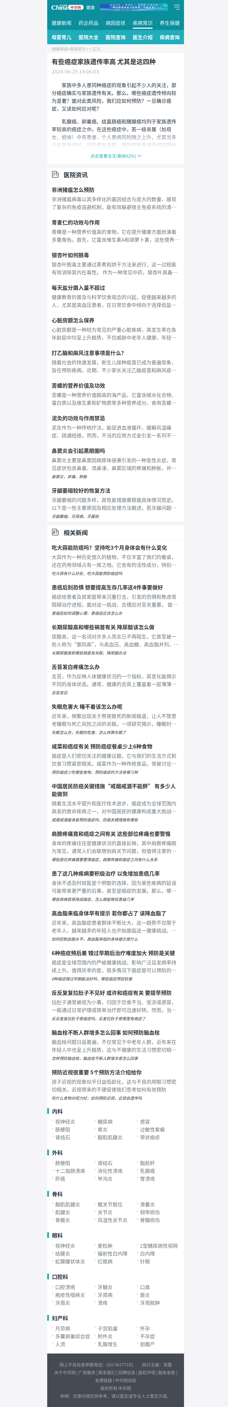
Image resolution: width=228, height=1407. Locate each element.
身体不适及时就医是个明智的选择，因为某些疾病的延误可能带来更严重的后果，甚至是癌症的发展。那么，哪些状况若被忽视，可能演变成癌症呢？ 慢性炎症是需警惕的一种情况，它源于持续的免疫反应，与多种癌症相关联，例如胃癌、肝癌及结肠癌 (114, 887)
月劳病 (62, 1328)
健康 (90, 7)
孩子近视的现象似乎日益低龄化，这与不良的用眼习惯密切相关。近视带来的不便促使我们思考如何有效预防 (114, 1085)
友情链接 (103, 1380)
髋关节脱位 (110, 1204)
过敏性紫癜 (152, 1129)
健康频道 (60, 49)
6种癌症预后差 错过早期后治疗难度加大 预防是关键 (113, 953)
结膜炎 (62, 1253)
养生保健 (170, 22)
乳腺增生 (108, 1344)
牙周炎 (62, 1302)
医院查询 (116, 37)
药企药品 (89, 22)
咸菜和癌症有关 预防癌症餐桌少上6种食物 (102, 746)
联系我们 (106, 1372)
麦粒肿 (105, 1245)
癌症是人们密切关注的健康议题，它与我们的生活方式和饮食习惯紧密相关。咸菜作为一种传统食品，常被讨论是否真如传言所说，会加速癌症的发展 (114, 760)
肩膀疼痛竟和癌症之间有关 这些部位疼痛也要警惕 (111, 833)
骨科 (57, 1194)
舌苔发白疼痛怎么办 (76, 667)
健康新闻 (61, 22)
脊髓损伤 (150, 1220)
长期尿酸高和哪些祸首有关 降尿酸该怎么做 (103, 627)
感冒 (145, 1121)
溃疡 (103, 1302)
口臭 (145, 1287)
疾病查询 (170, 37)
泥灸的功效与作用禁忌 (78, 418)
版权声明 (146, 1372)
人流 (60, 1344)
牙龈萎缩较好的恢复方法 (81, 490)
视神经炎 (65, 1121)
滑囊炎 (147, 1204)
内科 (57, 1111)
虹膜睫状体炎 (70, 1261)
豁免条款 (166, 1372)
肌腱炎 (62, 1212)
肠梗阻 (62, 1129)
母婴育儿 (61, 37)
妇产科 (60, 1318)
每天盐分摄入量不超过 (78, 287)
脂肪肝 (147, 1162)
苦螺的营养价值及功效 (78, 385)
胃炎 (103, 1129)
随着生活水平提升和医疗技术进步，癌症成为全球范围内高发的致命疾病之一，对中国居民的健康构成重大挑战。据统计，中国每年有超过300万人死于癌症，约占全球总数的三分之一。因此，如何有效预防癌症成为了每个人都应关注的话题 (116, 807)
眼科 (57, 1235)
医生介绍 (143, 37)
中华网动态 (125, 1380)
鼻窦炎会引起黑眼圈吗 (78, 450)
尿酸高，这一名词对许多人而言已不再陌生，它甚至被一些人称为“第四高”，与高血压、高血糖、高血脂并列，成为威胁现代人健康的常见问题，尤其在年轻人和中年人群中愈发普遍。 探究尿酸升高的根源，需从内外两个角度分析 (115, 640)
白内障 (147, 1253)
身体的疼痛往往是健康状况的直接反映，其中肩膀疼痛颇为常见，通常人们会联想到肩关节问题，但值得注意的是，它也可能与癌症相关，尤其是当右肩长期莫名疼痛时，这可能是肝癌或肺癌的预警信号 (114, 847)
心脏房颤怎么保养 (73, 320)
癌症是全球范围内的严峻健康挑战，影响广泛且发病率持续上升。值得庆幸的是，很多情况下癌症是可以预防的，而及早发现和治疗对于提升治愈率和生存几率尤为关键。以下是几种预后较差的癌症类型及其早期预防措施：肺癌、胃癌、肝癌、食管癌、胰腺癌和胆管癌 (114, 966)
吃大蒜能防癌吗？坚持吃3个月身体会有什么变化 (109, 547)
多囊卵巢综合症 (72, 1336)
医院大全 (89, 37)
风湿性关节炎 (113, 1220)
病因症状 (116, 22)
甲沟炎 (105, 1178)
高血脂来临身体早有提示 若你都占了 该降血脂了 (109, 913)
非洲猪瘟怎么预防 (73, 189)
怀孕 (145, 1328)
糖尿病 (105, 1121)
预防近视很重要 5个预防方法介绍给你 (97, 1072)
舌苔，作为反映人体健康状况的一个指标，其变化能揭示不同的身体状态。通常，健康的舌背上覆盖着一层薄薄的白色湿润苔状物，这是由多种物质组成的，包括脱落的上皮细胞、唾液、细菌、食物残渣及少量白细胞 (114, 680)
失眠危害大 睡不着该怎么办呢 (87, 706)
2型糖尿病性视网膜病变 (166, 1245)
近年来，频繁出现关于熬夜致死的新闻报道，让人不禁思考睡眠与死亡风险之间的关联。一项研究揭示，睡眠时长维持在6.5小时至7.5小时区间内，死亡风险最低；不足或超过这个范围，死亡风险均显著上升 (114, 720)
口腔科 (60, 1276)
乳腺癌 (147, 1170)
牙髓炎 (105, 1287)
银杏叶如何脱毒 (70, 255)
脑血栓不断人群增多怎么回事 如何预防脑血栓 (106, 1032)
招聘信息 (126, 1372)
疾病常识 (143, 22)
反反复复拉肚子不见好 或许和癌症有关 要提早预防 (112, 992)
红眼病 (105, 1261)
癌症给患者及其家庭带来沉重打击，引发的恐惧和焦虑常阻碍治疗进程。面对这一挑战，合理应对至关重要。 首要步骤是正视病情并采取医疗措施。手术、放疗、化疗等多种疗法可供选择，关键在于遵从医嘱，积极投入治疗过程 (114, 600)
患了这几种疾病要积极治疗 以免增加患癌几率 (106, 873)
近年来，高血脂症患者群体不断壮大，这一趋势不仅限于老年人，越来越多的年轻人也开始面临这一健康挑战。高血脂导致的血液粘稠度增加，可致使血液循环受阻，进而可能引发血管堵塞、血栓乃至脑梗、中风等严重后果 (114, 926)
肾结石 (62, 1137)
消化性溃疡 (110, 1170)
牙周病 (105, 1294)
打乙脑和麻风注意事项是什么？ (89, 353)
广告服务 (86, 1372)
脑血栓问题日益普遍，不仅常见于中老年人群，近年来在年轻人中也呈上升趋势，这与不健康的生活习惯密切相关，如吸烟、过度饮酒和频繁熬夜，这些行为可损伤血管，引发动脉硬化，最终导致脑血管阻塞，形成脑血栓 (114, 1046)
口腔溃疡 (65, 1287)
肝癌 (60, 1178)
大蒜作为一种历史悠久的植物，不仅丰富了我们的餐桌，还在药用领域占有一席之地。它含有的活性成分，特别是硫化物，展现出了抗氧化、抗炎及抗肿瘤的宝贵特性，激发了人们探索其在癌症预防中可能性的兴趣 (114, 561)
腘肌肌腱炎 (110, 1137)
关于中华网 (65, 1372)
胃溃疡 (147, 1178)
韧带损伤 (150, 1212)
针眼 (145, 1261)
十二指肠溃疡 (70, 1170)
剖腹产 (147, 1344)
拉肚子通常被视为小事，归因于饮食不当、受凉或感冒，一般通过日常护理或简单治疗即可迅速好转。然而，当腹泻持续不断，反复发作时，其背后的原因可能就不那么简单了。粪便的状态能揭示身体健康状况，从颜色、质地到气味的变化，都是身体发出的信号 (114, 1006)
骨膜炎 (62, 1220)
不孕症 (147, 1336)
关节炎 (105, 1212)
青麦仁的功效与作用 (76, 222)
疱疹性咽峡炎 (70, 1294)
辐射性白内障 (113, 1253)
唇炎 (145, 1294)
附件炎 (105, 1336)
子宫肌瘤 (108, 1328)
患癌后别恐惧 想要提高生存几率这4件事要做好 (107, 587)
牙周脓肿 (150, 1302)
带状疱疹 (150, 1137)
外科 (57, 1152)
